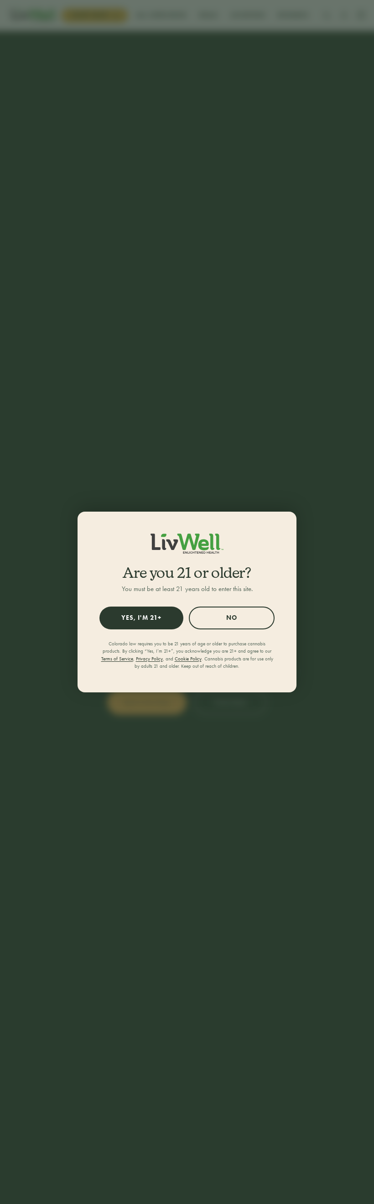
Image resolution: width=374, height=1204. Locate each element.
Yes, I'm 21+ (141, 618)
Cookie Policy (188, 659)
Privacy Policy (149, 659)
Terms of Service (117, 659)
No (231, 618)
